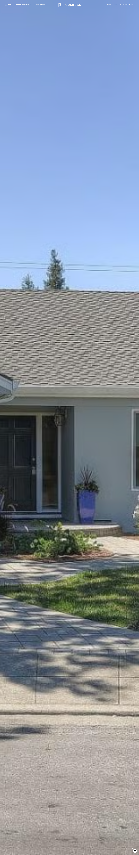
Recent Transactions (23, 5)
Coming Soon (40, 5)
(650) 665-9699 (126, 5)
